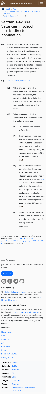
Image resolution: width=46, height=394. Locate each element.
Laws (14, 377)
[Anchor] (16, 75)
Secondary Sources (9, 354)
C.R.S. (8, 9)
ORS (18, 380)
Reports (4, 350)
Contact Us (6, 346)
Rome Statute (18, 387)
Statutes (15, 369)
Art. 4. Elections (10, 16)
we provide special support (26, 312)
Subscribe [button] (7, 273)
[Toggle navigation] (41, 3)
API (2, 343)
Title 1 (15, 9)
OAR (14, 380)
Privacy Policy (7, 357)
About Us (5, 339)
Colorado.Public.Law (21, 3)
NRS (14, 373)
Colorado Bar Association (15, 292)
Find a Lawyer (7, 332)
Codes (14, 362)
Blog (3, 335)
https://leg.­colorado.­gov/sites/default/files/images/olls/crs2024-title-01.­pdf (22, 241)
